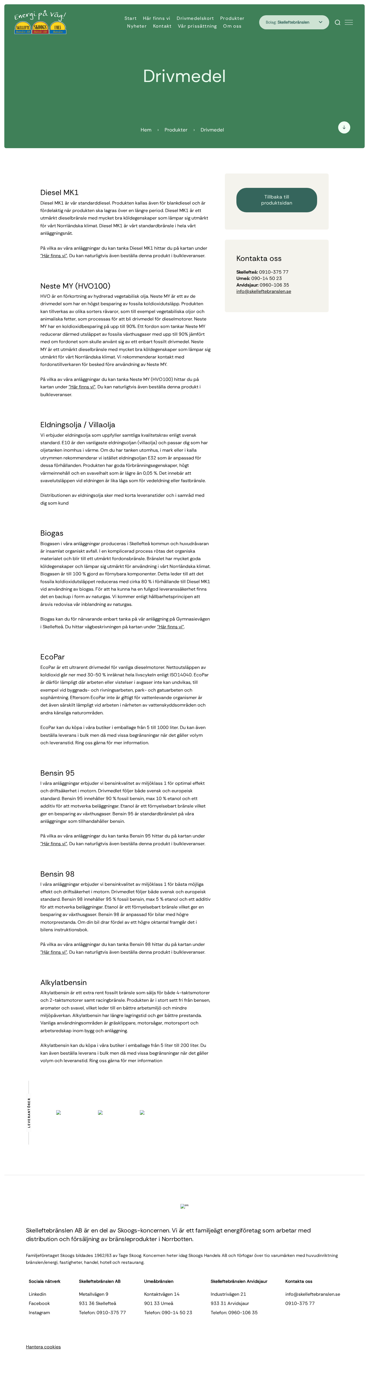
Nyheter (136, 26)
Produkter (232, 18)
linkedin (37, 1294)
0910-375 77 (300, 1303)
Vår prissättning (197, 26)
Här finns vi (156, 18)
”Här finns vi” (53, 256)
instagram (39, 1313)
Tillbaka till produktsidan (276, 200)
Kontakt (162, 26)
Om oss (232, 26)
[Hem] (40, 22)
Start (131, 18)
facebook (39, 1303)
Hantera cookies (43, 1347)
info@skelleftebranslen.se (263, 291)
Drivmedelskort (195, 18)
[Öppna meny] (349, 22)
